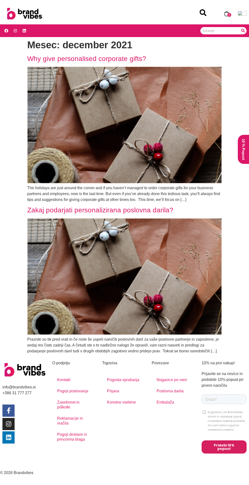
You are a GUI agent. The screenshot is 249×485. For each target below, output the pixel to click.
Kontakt (63, 380)
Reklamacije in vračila (70, 420)
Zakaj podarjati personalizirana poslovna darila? (100, 210)
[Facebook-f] (8, 410)
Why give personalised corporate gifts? (86, 58)
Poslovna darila (170, 391)
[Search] (243, 30)
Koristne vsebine (121, 402)
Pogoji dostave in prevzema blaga (72, 436)
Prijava (113, 391)
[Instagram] (15, 31)
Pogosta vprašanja (123, 380)
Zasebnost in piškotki (68, 404)
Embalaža (165, 402)
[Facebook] (6, 31)
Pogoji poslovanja (72, 391)
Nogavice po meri (172, 380)
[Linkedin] (24, 31)
